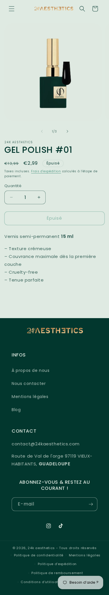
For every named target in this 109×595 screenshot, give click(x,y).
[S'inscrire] (90, 504)
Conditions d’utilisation (42, 582)
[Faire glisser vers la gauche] (41, 131)
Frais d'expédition (46, 171)
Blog (16, 410)
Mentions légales (30, 396)
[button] (11, 8)
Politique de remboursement (57, 573)
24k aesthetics (41, 548)
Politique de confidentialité (39, 555)
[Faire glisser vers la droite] (67, 131)
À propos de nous (31, 370)
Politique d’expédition (57, 564)
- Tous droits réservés (76, 548)
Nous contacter (29, 383)
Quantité (13, 186)
